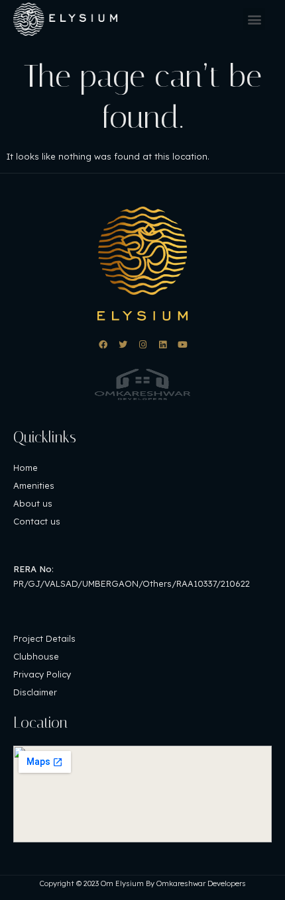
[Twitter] (123, 344)
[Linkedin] (162, 344)
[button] (254, 19)
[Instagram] (143, 344)
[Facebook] (103, 344)
